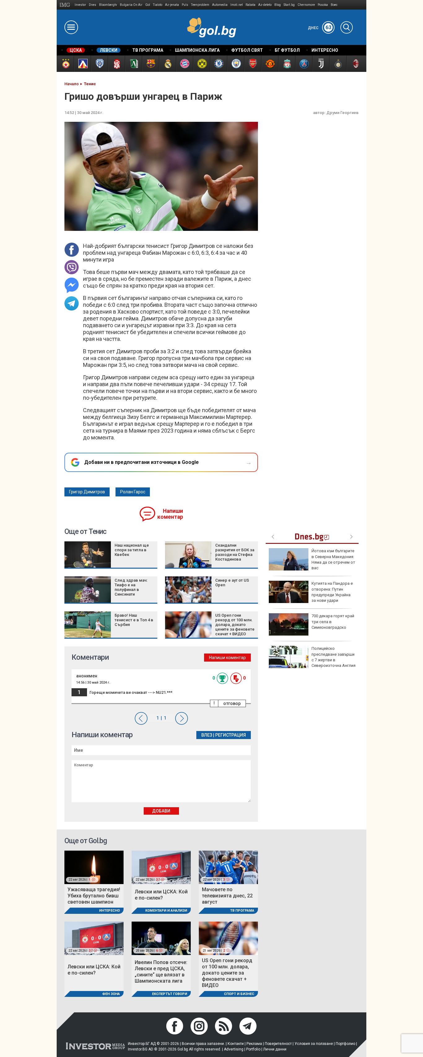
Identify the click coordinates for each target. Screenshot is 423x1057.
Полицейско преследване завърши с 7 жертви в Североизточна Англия (333, 657)
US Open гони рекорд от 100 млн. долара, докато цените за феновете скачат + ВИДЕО (235, 624)
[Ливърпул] (286, 63)
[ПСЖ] (303, 63)
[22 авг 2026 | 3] (228, 867)
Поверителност (278, 1044)
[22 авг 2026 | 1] (94, 867)
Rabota (250, 5)
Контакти (236, 1044)
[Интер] (337, 63)
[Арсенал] (252, 63)
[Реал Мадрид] (167, 63)
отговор (232, 703)
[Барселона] (150, 63)
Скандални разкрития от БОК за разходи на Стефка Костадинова (234, 552)
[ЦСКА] (65, 63)
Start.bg (289, 5)
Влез (206, 735)
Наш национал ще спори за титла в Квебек (132, 550)
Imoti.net (236, 5)
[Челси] (218, 63)
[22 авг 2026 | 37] (161, 867)
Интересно (109, 911)
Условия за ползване (313, 1044)
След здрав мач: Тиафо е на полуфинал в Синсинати (131, 587)
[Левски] (82, 63)
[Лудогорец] (133, 63)
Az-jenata (172, 5)
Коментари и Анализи (166, 911)
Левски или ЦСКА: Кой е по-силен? (161, 895)
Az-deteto (265, 5)
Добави (161, 810)
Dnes (92, 5)
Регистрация (230, 735)
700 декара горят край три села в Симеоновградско (333, 621)
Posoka (323, 5)
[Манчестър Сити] (235, 63)
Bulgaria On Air (131, 5)
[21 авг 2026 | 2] (228, 938)
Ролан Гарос (132, 491)
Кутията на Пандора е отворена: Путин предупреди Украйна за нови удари (332, 592)
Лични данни (274, 1049)
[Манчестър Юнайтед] (269, 63)
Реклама (254, 1044)
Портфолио (345, 1044)
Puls (185, 5)
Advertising (233, 1049)
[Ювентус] (320, 63)
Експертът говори (169, 994)
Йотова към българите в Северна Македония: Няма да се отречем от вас (333, 559)
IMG (66, 5)
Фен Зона (111, 994)
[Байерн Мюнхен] (184, 63)
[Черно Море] (99, 63)
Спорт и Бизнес (239, 994)
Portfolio (253, 1049)
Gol (147, 5)
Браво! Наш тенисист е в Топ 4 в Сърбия (134, 620)
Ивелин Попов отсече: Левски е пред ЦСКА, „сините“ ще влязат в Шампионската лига (161, 971)
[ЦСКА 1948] (116, 63)
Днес (320, 28)
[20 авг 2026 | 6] (161, 938)
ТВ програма (242, 911)
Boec (334, 5)
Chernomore (306, 5)
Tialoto (157, 5)
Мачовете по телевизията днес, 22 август (227, 896)
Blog (277, 5)
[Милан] (354, 63)
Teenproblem (200, 5)
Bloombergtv (108, 5)
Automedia (220, 5)
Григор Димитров (87, 491)
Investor (80, 5)
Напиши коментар (170, 514)
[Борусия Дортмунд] (201, 63)
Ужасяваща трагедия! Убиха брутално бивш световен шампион (94, 896)
